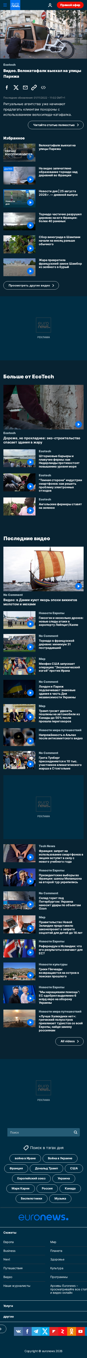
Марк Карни (21, 1188)
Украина (64, 1178)
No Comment (13, 595)
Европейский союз (31, 1178)
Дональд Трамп (46, 1168)
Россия (47, 1188)
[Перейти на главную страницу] (15, 5)
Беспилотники (31, 1198)
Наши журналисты (16, 1285)
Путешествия (13, 1268)
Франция (16, 1168)
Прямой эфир (70, 5)
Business (9, 1250)
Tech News (47, 846)
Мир (42, 658)
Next (6, 1259)
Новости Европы (51, 613)
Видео (7, 1277)
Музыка (60, 1198)
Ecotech (9, 433)
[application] (43, 34)
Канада (70, 1188)
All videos (68, 1041)
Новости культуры (53, 964)
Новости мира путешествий (60, 730)
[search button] (75, 1132)
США (74, 1168)
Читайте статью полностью (54, 125)
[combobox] (43, 1132)
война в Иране (25, 1158)
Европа (8, 1241)
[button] (31, 285)
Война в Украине (60, 1158)
